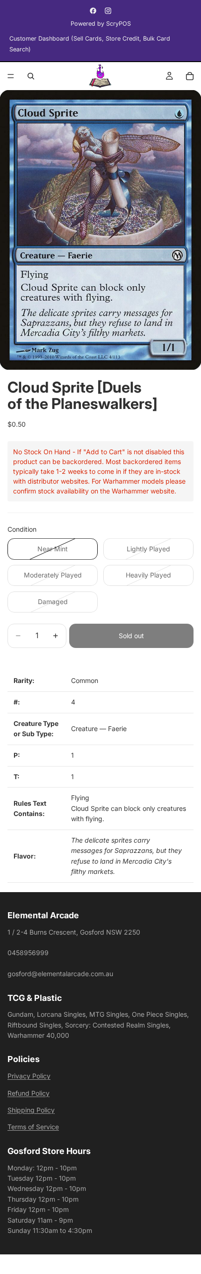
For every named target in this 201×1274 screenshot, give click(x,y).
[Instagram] (108, 10)
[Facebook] (93, 10)
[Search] (31, 76)
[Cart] (189, 76)
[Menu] (11, 76)
